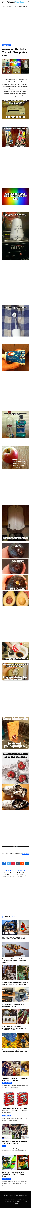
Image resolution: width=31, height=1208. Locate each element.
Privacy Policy (20, 1199)
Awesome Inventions (9, 1199)
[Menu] (3, 2)
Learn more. (25, 853)
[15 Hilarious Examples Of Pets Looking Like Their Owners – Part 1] (15, 1068)
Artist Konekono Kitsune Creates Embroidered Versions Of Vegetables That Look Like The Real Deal (14, 1028)
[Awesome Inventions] (15, 2)
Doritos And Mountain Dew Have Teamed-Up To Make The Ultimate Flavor (13, 1174)
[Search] (28, 2)
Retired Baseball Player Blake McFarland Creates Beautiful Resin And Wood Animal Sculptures (14, 960)
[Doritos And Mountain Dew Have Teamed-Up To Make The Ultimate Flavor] (15, 1162)
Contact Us (16, 1203)
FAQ (27, 1199)
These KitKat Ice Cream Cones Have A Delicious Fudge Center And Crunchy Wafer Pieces (15, 1111)
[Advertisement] (15, 25)
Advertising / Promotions (13, 1201)
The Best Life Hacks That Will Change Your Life (22, 874)
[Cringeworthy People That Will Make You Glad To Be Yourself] (15, 1131)
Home (3, 6)
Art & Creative (10, 6)
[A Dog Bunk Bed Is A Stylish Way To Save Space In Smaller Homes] (15, 994)
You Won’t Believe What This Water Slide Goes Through (8, 874)
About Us (24, 1201)
